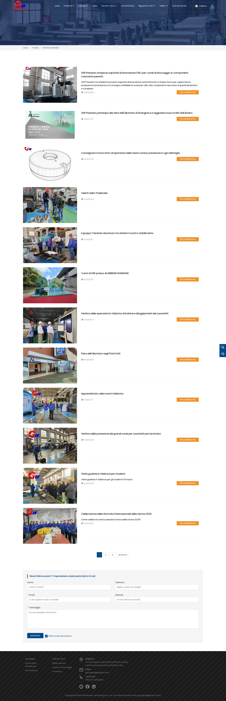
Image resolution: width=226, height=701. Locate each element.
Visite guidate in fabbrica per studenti (103, 473)
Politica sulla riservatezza (60, 636)
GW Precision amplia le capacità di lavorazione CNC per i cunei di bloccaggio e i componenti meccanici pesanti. (134, 74)
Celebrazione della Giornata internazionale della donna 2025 (116, 513)
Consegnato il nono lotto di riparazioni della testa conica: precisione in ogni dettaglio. (130, 153)
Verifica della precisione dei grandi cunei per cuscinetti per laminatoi (121, 433)
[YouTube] (81, 687)
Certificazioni (31, 670)
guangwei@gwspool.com (97, 672)
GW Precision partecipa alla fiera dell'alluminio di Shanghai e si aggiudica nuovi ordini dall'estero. (137, 113)
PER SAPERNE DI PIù (188, 92)
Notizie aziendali (51, 47)
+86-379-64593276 (94, 680)
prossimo (122, 554)
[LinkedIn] (94, 687)
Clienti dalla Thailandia (94, 193)
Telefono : (120, 582)
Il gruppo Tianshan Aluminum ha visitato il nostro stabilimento (117, 233)
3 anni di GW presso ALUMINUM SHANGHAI (105, 273)
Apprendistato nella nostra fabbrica (102, 393)
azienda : (119, 595)
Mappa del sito (59, 663)
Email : (31, 595)
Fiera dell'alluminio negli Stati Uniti (100, 353)
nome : (30, 582)
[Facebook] (87, 687)
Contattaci (57, 671)
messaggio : (34, 607)
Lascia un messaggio (62, 667)
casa (25, 47)
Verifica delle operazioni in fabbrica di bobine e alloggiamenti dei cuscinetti (124, 313)
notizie (35, 47)
